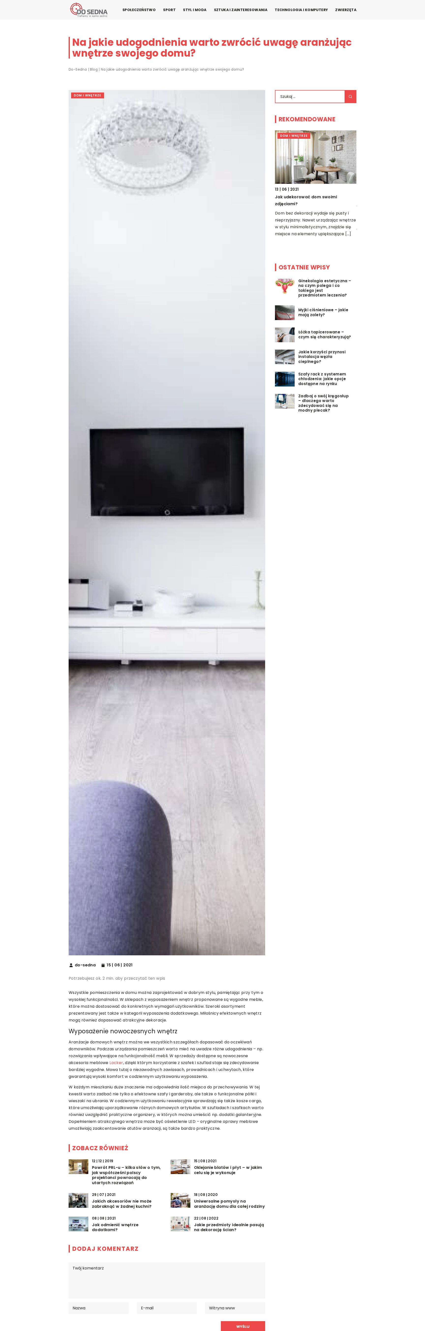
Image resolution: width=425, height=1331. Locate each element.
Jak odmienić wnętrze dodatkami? (115, 1228)
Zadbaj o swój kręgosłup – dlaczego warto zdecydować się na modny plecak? (323, 403)
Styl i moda (194, 9)
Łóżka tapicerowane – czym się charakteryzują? (324, 335)
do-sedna (85, 965)
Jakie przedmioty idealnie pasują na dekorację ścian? (229, 1228)
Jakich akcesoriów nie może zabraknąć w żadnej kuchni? (122, 1204)
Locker (116, 1063)
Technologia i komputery (301, 9)
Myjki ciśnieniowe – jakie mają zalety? (323, 312)
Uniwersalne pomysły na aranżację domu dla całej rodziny (229, 1204)
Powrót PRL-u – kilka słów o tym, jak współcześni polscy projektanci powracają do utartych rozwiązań (126, 1175)
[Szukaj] (350, 96)
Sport (169, 9)
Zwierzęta (345, 9)
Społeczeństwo (139, 9)
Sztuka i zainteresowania (241, 9)
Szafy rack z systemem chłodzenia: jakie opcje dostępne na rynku (322, 379)
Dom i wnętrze (87, 95)
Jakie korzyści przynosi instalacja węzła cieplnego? (322, 357)
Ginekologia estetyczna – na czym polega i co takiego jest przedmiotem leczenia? (324, 288)
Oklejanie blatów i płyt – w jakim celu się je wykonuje (228, 1170)
